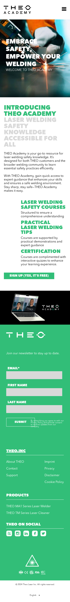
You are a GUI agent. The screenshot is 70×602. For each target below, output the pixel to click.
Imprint (50, 461)
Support (12, 475)
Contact (12, 468)
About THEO (15, 461)
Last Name (17, 402)
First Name (17, 385)
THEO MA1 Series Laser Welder (28, 506)
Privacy (49, 468)
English (33, 595)
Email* (13, 368)
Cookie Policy (54, 482)
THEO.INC (16, 451)
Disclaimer (52, 475)
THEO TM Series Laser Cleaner (28, 513)
